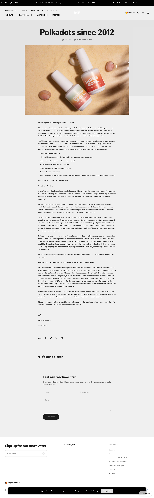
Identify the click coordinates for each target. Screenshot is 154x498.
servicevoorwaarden (95, 382)
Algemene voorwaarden (118, 462)
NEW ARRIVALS (11, 10)
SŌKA (23, 10)
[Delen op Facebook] (45, 338)
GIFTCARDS (56, 15)
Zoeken (112, 450)
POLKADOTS (36, 10)
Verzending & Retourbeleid (119, 458)
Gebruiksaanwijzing (116, 454)
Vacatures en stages (116, 466)
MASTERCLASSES (26, 15)
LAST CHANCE (42, 15)
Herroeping (113, 473)
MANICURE (9, 15)
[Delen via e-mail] (62, 338)
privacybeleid (79, 382)
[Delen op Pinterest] (56, 338)
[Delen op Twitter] (51, 338)
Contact (112, 469)
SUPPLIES (50, 10)
